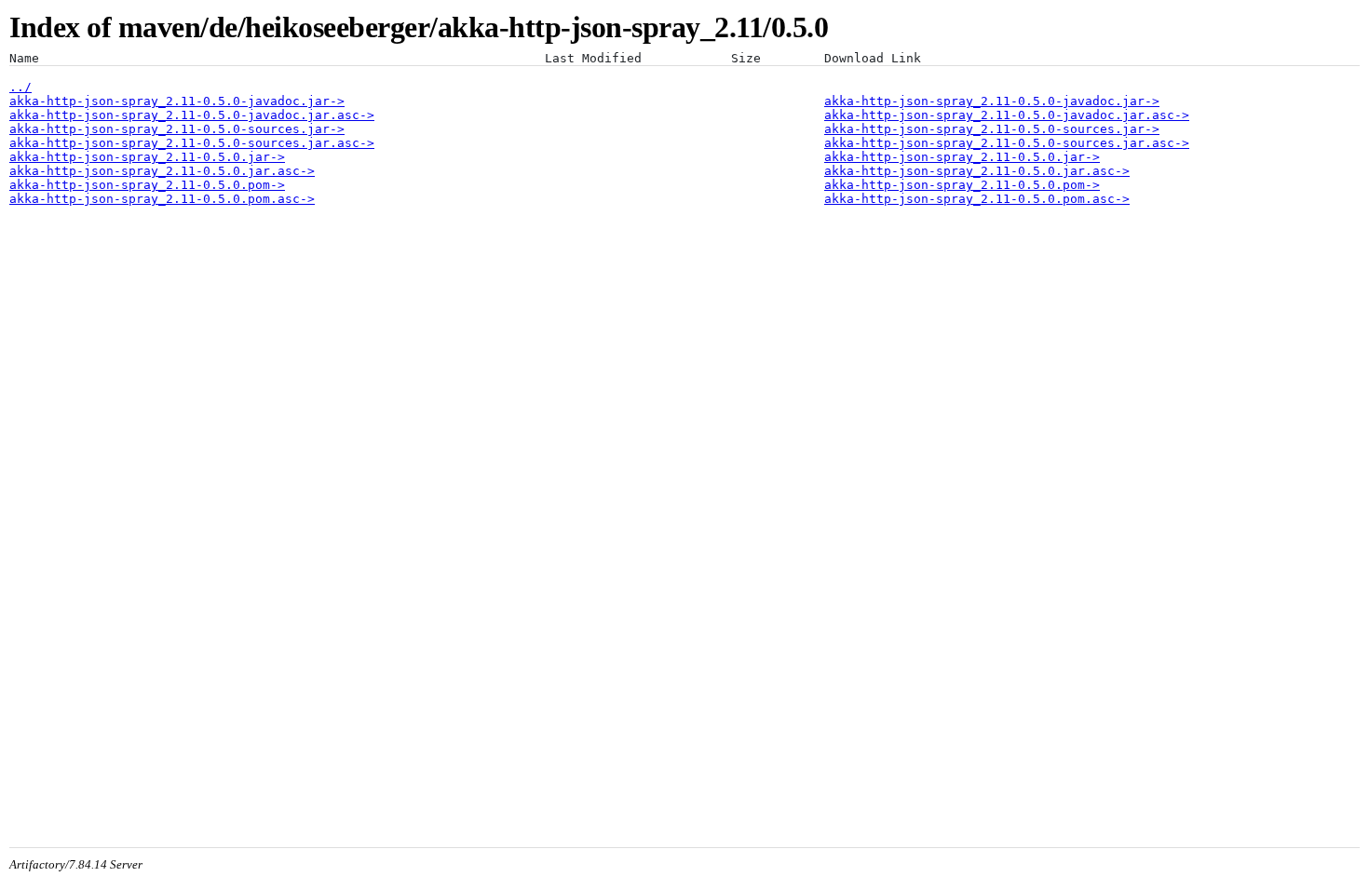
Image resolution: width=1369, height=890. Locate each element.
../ (20, 87)
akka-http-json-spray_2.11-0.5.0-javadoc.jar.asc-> (191, 115)
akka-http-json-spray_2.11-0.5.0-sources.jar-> (177, 129)
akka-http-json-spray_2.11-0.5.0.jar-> (147, 157)
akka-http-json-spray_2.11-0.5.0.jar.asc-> (162, 171)
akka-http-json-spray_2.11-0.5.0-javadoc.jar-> (177, 101)
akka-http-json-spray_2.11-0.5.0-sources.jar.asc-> (191, 143)
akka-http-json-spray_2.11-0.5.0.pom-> (147, 185)
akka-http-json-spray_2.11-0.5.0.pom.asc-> (162, 199)
